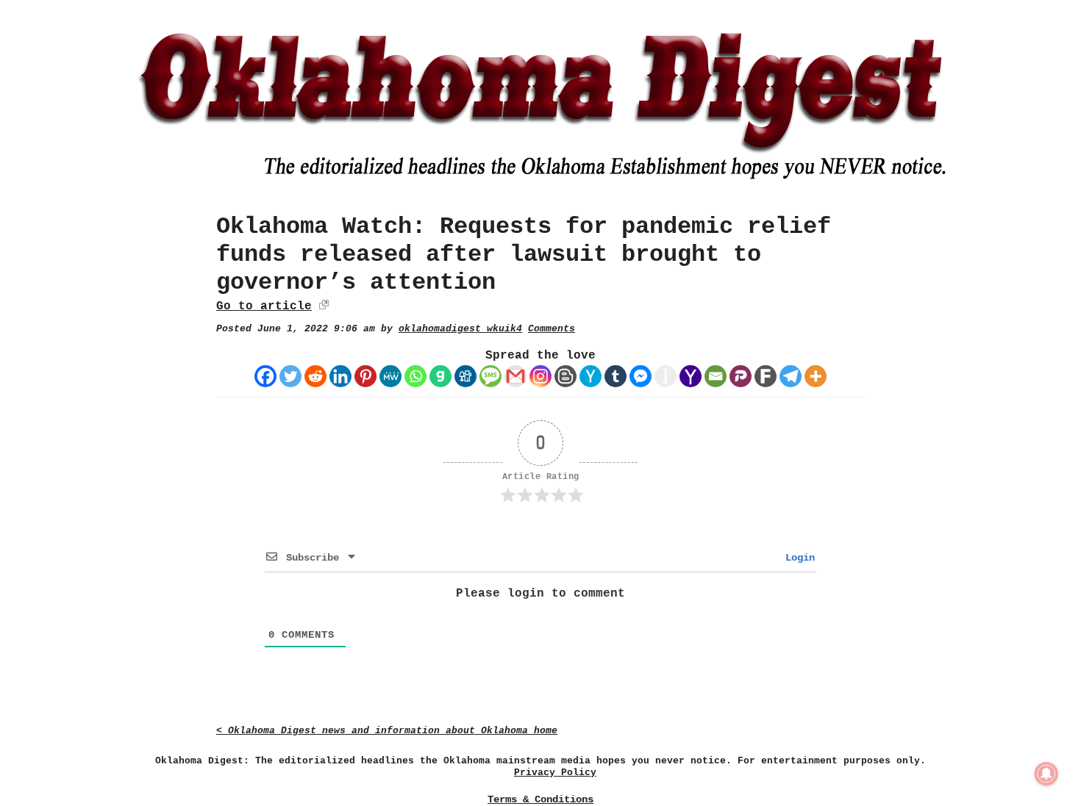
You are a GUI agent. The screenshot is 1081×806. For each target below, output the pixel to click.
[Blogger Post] (565, 376)
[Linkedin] (340, 376)
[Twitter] (290, 376)
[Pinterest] (365, 376)
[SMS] (490, 376)
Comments (551, 328)
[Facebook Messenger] (640, 376)
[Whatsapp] (415, 376)
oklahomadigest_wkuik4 (460, 328)
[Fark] (765, 376)
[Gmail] (515, 376)
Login (797, 558)
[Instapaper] (665, 376)
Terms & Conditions (540, 799)
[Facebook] (265, 376)
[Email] (715, 376)
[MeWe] (390, 376)
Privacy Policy (555, 772)
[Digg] (465, 376)
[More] (815, 376)
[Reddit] (315, 376)
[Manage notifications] (1046, 773)
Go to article (264, 306)
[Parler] (740, 376)
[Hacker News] (590, 376)
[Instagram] (540, 376)
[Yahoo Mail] (690, 376)
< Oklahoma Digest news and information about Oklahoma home (386, 730)
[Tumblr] (615, 376)
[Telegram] (790, 376)
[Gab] (440, 376)
